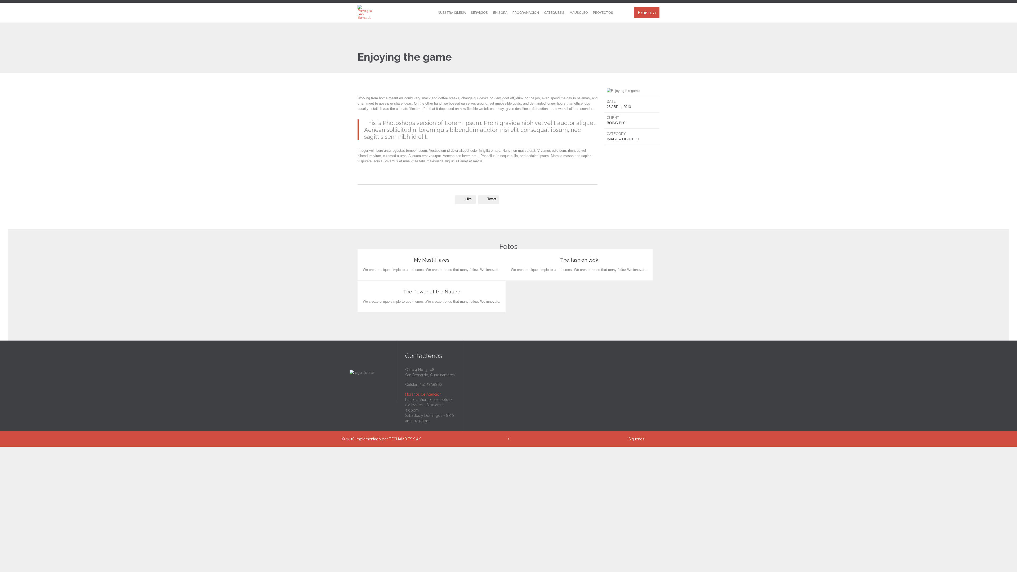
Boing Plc (616, 123)
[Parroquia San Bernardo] (365, 12)
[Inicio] (430, 13)
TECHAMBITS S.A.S (405, 439)
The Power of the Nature (431, 291)
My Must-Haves (431, 260)
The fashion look (579, 260)
